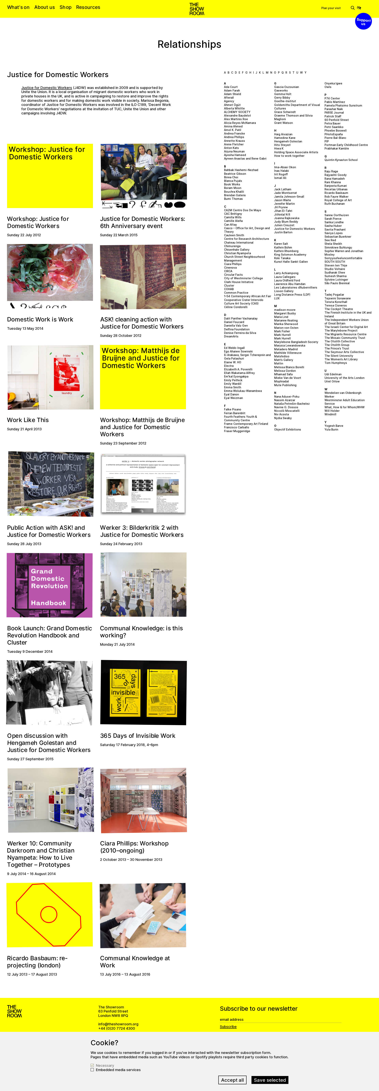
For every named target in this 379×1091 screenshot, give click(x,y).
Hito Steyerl (282, 145)
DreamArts (231, 336)
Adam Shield (232, 94)
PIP (327, 141)
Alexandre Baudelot (237, 115)
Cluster (229, 285)
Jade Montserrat (285, 192)
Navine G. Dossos (286, 407)
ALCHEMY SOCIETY (237, 112)
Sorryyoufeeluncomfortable (343, 258)
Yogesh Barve (334, 425)
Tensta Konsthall (336, 302)
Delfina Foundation (237, 329)
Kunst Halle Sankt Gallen (291, 261)
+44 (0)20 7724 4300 (116, 1028)
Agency (229, 101)
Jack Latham (282, 189)
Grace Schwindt (285, 112)
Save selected (270, 1080)
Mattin (278, 363)
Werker (329, 396)
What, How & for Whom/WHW (345, 407)
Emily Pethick (233, 380)
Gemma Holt (282, 94)
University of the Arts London (344, 377)
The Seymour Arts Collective (344, 352)
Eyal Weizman (233, 398)
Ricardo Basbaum (336, 192)
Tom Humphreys (336, 362)
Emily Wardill (232, 383)
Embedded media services (118, 1070)
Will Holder (332, 410)
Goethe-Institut (285, 101)
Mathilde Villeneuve (288, 352)
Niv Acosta (281, 414)
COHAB (229, 289)
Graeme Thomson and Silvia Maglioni (293, 117)
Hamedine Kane (285, 137)
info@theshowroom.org (118, 1024)
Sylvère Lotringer (336, 279)
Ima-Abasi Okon (285, 167)
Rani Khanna (333, 182)
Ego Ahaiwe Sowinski (238, 351)
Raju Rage (331, 171)
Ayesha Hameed (235, 155)
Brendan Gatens (235, 195)
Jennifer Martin (284, 203)
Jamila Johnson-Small (289, 196)
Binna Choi (231, 177)
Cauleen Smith (234, 235)
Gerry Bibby (282, 97)
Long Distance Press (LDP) (292, 294)
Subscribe (228, 1027)
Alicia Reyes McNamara (240, 122)
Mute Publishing (285, 385)
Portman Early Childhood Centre (346, 145)
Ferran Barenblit (234, 413)
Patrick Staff (333, 116)
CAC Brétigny (233, 213)
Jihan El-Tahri (283, 210)
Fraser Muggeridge (237, 431)
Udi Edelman (333, 374)
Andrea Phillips (234, 137)
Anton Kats (231, 147)
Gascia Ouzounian (286, 87)
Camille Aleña (233, 220)
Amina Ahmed (233, 126)
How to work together (289, 155)
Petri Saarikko (334, 127)
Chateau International (238, 242)
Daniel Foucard (234, 322)
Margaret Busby (285, 313)
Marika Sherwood (286, 324)
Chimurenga (232, 246)
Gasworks (281, 90)
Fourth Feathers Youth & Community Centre (240, 418)
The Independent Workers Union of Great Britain (347, 321)
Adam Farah (232, 90)
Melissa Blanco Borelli (289, 367)
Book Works (232, 184)
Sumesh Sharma (335, 276)
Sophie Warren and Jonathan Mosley (344, 252)
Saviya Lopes (334, 233)
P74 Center (332, 98)
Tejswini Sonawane (338, 298)
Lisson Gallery (284, 291)
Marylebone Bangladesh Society (296, 342)
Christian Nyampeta (237, 253)
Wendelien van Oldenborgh (343, 392)
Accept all (232, 1080)
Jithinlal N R (282, 214)
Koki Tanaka (282, 258)
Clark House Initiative (238, 282)
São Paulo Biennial (337, 283)
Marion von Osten (286, 327)
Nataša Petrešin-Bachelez (292, 403)
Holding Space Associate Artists (296, 152)
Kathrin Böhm (283, 247)
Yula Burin (331, 429)
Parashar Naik (334, 109)
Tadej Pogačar (334, 294)
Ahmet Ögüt (232, 104)
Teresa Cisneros (336, 305)
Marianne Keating (286, 320)
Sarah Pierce (333, 218)
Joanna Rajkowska (286, 218)
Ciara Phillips (233, 264)
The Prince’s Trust (337, 348)
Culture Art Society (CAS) (241, 303)
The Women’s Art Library (341, 359)
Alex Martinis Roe (236, 119)
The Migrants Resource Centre (346, 334)
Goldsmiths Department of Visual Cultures (297, 106)
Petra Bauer (333, 123)
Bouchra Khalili (234, 191)
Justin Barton (283, 232)
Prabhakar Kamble (337, 148)
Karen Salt (281, 243)
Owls (328, 87)
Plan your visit (331, 8)
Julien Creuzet (284, 225)
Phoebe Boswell (336, 130)
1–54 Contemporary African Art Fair (247, 296)
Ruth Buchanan (335, 203)
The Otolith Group (337, 345)
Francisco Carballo (236, 427)
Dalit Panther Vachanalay (241, 318)
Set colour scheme (359, 8)
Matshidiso (281, 356)
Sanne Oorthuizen (337, 215)
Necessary (105, 1065)
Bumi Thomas (233, 198)
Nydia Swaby (283, 418)
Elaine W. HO (232, 362)
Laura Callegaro (285, 276)
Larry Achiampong (286, 273)
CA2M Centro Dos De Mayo (242, 210)
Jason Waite (282, 200)
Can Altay (230, 224)
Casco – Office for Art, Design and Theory (247, 229)
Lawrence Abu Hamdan (289, 284)
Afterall (229, 97)
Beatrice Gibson (235, 173)
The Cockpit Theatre (339, 309)
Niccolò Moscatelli (287, 410)
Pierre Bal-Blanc (335, 137)
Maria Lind (281, 317)
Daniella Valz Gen (236, 325)
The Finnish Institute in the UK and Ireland (348, 314)
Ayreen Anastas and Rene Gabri (245, 158)
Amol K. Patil (232, 130)
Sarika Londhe (334, 222)
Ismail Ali (280, 177)
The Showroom (197, 9)
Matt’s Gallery (283, 359)
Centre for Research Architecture (246, 238)
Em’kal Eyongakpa (236, 376)
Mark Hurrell (282, 334)
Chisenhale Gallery (237, 249)
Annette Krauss (234, 140)
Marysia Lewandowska (289, 345)
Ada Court (231, 87)
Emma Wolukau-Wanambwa (243, 390)
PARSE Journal (334, 112)
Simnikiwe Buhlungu (338, 247)
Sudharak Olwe (335, 272)
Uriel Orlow (332, 381)
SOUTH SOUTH (335, 261)
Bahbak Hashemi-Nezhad (241, 170)
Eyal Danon (231, 394)
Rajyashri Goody (336, 175)
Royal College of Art (338, 200)
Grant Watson (283, 122)
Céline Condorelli (236, 307)
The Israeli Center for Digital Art (346, 327)
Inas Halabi (281, 170)
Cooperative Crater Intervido (243, 300)
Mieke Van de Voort (287, 377)
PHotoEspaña (334, 134)
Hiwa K (278, 148)
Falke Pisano (232, 409)
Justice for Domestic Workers (294, 228)
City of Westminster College (243, 278)
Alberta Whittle (234, 108)
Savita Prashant (335, 229)
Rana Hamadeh (335, 178)
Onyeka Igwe (333, 83)
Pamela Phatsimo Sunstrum (343, 105)
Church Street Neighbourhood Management (244, 258)
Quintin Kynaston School (341, 160)
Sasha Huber (333, 225)
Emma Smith (232, 387)
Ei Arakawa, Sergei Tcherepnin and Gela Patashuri (247, 356)
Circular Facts (233, 274)
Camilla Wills (233, 217)
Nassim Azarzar (284, 400)
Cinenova (230, 267)
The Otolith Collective (340, 341)
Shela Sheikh (333, 243)
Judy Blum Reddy (286, 221)
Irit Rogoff (281, 174)
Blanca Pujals (233, 180)
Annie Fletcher (234, 144)
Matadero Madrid (286, 349)
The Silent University (339, 355)
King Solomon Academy (290, 254)
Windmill (330, 414)
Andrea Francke (234, 133)
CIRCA (228, 271)
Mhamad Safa (283, 374)
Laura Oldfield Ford (287, 280)
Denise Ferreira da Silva (240, 332)
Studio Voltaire (335, 269)
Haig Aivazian (283, 134)
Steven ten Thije (336, 265)
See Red (330, 240)
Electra (229, 365)
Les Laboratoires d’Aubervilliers (295, 287)
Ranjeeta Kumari (336, 185)
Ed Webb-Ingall (234, 347)
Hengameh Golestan (288, 141)
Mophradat (281, 381)
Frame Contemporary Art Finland (246, 423)
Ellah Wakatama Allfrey (239, 373)
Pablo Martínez (335, 102)
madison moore (285, 309)
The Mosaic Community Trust (345, 337)
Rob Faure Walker (336, 196)
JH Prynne (281, 207)
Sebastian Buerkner (338, 236)
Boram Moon (232, 188)
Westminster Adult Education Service (345, 401)
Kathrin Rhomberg (286, 251)
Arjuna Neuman (234, 151)
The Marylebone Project (341, 330)
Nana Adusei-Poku (286, 396)
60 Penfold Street (337, 119)
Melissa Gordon (285, 370)
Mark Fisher (282, 331)
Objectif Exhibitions (287, 429)
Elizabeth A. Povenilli (238, 369)
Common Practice (236, 292)
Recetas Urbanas (336, 189)
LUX (277, 298)
